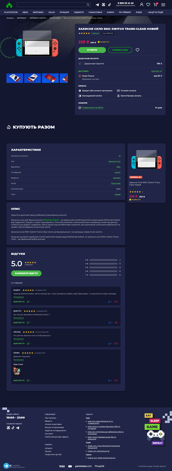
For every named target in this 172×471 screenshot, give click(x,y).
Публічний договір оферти (57, 437)
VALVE (51, 12)
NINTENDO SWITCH (38, 18)
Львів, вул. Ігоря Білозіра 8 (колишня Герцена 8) (104, 447)
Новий (118, 194)
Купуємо (48, 448)
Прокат (48, 451)
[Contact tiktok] (13, 428)
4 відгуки (95, 33)
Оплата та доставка (53, 424)
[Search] (88, 4)
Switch (118, 172)
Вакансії (48, 421)
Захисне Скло (115, 161)
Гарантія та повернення (55, 431)
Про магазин (50, 418)
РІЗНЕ (139, 12)
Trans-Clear (116, 183)
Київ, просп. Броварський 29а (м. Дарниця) (102, 438)
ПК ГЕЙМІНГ (125, 12)
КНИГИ (110, 12)
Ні (120, 156)
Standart (117, 178)
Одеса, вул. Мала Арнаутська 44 (101, 458)
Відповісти (19, 302)
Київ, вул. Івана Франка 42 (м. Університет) (100, 422)
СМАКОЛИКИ (95, 12)
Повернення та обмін (92, 108)
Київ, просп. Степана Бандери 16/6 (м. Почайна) (104, 428)
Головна (9, 18)
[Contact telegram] (18, 428)
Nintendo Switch (51, 220)
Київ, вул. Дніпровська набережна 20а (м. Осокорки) (106, 433)
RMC (119, 167)
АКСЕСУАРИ (54, 18)
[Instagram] (8, 428)
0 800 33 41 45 (126, 3)
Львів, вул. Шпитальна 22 (98, 451)
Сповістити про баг (53, 455)
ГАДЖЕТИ (79, 12)
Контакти (49, 434)
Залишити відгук (26, 273)
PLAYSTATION (11, 12)
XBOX (25, 12)
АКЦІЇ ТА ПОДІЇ (155, 12)
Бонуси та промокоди (54, 427)
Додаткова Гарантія (94, 64)
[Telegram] (6, 466)
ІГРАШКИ (64, 12)
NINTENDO (38, 12)
